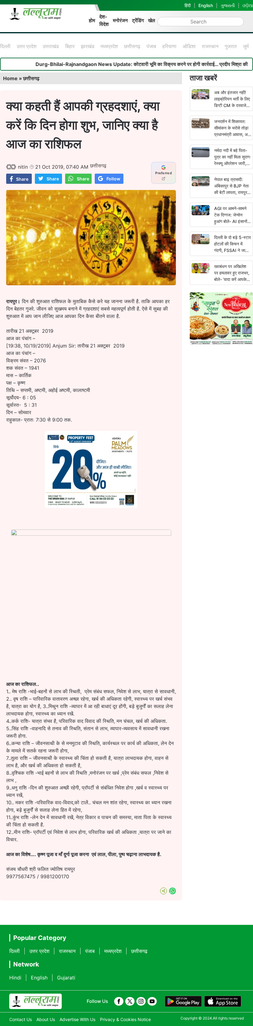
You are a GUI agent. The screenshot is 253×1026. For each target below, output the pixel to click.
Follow (113, 178)
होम (92, 20)
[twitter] (129, 1001)
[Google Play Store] (183, 1001)
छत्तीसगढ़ (132, 46)
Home (10, 78)
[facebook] (118, 1001)
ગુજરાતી (228, 5)
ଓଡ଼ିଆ (248, 5)
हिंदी (188, 5)
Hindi (15, 977)
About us (45, 1019)
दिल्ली (5, 46)
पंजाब (151, 46)
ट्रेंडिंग (138, 20)
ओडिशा (189, 46)
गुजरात (231, 46)
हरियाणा (169, 46)
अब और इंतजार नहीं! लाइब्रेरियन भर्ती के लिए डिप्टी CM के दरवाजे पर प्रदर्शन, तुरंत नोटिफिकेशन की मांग (232, 105)
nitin (23, 167)
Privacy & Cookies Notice (125, 1019)
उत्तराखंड (51, 46)
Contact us (20, 1019)
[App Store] (222, 1001)
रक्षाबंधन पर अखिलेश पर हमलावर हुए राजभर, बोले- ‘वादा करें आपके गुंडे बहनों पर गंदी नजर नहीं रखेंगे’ (231, 279)
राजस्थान (210, 46)
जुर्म (246, 46)
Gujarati (66, 977)
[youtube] (152, 1001)
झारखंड (87, 46)
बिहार (70, 46)
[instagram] (141, 1001)
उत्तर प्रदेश (26, 46)
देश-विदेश (104, 20)
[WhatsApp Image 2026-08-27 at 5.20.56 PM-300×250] (91, 506)
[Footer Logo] (35, 1001)
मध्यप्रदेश (109, 46)
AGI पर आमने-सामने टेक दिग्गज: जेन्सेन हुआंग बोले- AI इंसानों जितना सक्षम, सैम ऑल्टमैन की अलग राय (231, 221)
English (205, 5)
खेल (151, 20)
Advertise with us (77, 1019)
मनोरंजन (120, 20)
